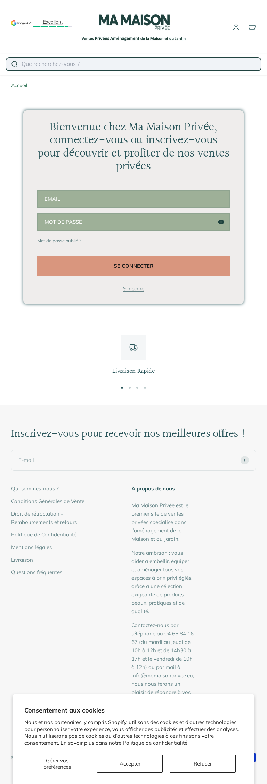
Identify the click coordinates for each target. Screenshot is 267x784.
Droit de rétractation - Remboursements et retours (44, 517)
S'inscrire (133, 288)
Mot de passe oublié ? (59, 240)
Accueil (19, 85)
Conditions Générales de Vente (47, 501)
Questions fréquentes (36, 572)
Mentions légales (31, 547)
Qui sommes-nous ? (35, 488)
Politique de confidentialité (155, 742)
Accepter (130, 763)
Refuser (203, 763)
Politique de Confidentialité (43, 534)
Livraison (22, 559)
